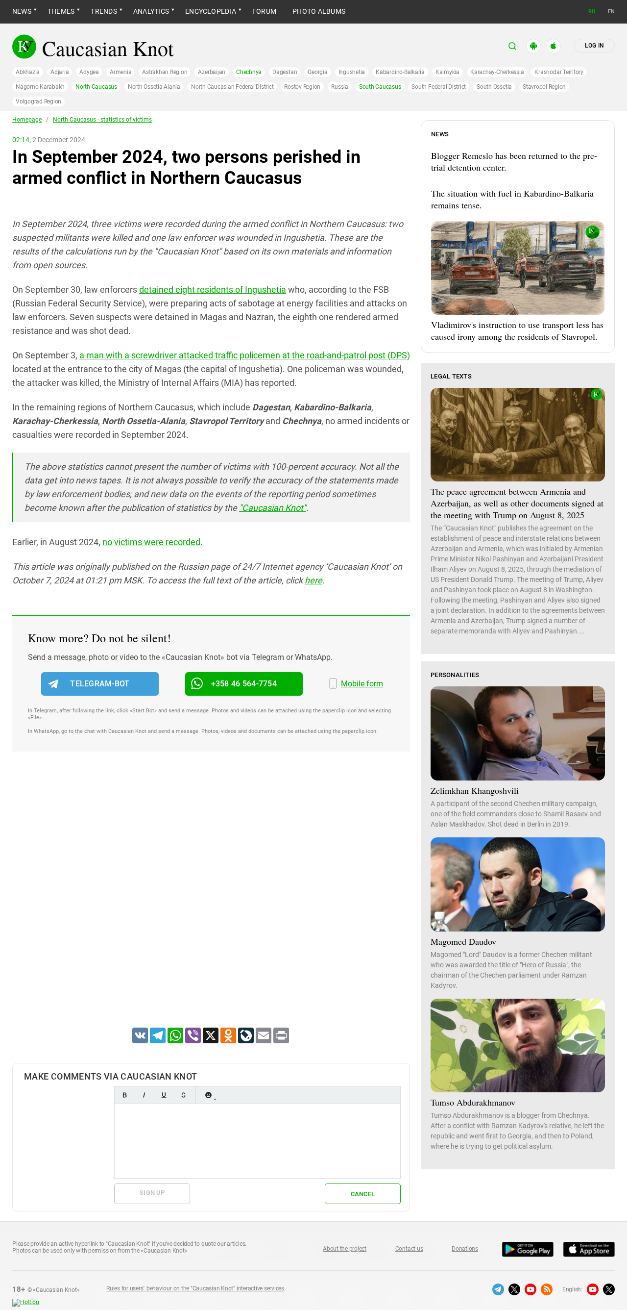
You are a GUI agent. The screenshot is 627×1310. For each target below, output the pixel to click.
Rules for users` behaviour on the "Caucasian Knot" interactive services (195, 1288)
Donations (465, 1248)
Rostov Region (302, 86)
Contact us (409, 1248)
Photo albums (318, 11)
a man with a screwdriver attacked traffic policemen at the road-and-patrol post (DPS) (244, 355)
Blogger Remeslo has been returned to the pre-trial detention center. (514, 161)
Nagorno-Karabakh (40, 86)
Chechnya (249, 72)
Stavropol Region (544, 86)
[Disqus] (211, 902)
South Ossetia (494, 86)
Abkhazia (28, 72)
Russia (339, 86)
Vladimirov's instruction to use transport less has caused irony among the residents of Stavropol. (517, 330)
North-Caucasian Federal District (232, 86)
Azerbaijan (211, 72)
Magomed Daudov (463, 941)
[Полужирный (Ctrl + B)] (124, 1095)
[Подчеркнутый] (163, 1095)
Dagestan (284, 72)
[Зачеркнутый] (183, 1095)
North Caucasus (96, 86)
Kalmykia (447, 72)
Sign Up (152, 1192)
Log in (594, 45)
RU (591, 11)
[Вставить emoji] (208, 1095)
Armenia (120, 72)
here (313, 580)
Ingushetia (351, 72)
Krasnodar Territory (558, 72)
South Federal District (438, 86)
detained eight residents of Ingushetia (212, 289)
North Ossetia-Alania (154, 86)
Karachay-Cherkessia (497, 72)
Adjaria (59, 72)
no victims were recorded (151, 542)
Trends (104, 11)
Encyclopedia (210, 11)
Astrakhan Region (164, 72)
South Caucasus (380, 86)
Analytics (151, 11)
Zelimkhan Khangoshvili (475, 790)
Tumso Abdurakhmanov (473, 1102)
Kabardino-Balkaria (400, 72)
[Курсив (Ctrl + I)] (144, 1095)
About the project (344, 1248)
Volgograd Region (38, 101)
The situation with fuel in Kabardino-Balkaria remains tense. (512, 199)
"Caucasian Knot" (272, 508)
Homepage (27, 119)
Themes (61, 11)
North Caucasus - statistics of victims (102, 119)
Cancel (363, 1194)
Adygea (89, 72)
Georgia (317, 72)
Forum (264, 11)
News (21, 11)
